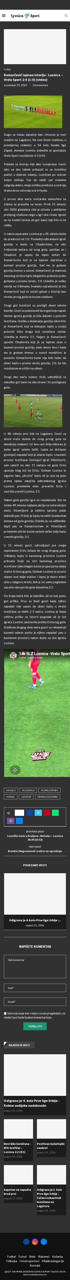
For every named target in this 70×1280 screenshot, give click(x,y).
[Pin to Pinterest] (47, 813)
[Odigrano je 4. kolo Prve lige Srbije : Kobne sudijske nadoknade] (35, 894)
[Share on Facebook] (29, 813)
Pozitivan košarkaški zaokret (51, 1146)
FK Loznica (28, 790)
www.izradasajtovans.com (35, 1274)
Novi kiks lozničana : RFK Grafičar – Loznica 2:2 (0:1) (17, 1148)
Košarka (57, 1256)
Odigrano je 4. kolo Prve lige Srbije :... (35, 920)
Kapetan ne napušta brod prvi (17, 1192)
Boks (32, 1256)
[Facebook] (30, 4)
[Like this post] (21, 813)
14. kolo (11, 790)
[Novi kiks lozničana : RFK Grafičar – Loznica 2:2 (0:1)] (18, 1129)
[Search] (66, 15)
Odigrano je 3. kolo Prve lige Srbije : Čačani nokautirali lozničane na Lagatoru (49, 1198)
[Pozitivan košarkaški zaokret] (51, 1129)
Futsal (22, 1256)
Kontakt (35, 1265)
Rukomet (44, 1256)
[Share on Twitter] (38, 813)
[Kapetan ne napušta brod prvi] (18, 1175)
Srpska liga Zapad (48, 796)
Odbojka (11, 1261)
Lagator (26, 796)
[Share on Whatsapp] (55, 813)
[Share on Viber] (10, 821)
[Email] (40, 4)
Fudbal (11, 1256)
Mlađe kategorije (53, 1261)
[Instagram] (35, 4)
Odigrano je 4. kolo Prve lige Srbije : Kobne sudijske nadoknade (31, 1103)
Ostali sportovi (29, 1261)
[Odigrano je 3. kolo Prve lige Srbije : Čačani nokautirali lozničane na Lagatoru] (51, 1175)
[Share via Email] (19, 821)
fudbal (10, 796)
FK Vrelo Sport (49, 790)
